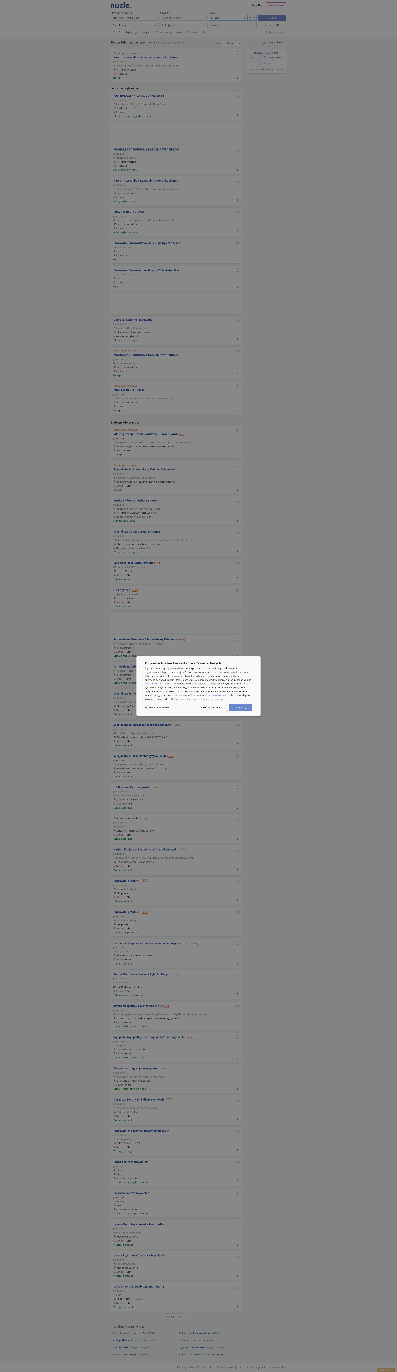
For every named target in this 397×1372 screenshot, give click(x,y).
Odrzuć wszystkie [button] (209, 707)
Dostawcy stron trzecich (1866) (162, 683)
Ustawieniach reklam (215, 695)
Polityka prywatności (212, 698)
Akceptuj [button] (240, 707)
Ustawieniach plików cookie (185, 698)
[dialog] (198, 686)
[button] (158, 707)
